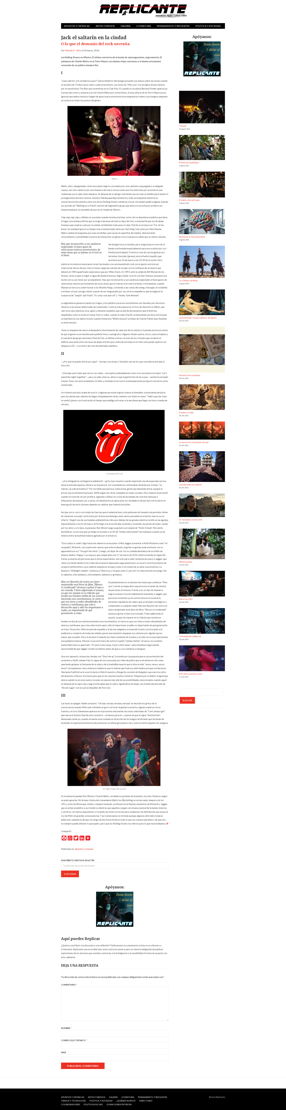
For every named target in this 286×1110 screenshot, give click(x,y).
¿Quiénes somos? (126, 1100)
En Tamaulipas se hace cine (190, 519)
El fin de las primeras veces (190, 674)
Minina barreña (185, 562)
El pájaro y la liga (186, 412)
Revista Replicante (217, 1097)
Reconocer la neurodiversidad (192, 237)
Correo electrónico (74, 1040)
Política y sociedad (208, 25)
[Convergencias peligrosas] (202, 621)
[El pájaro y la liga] (202, 397)
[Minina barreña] (202, 544)
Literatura (143, 25)
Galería (125, 25)
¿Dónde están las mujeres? (190, 484)
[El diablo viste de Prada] (202, 185)
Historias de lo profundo (189, 375)
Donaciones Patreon (119, 1104)
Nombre (66, 1028)
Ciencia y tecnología (73, 1100)
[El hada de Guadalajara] (202, 148)
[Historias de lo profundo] (202, 350)
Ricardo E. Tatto (73, 50)
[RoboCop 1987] (202, 584)
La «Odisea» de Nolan (188, 280)
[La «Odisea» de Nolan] (202, 262)
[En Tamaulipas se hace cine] (202, 506)
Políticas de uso (93, 1104)
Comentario (69, 984)
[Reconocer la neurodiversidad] (202, 222)
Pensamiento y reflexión (173, 25)
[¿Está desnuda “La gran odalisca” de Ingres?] (202, 302)
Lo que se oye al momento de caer (194, 442)
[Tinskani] (202, 107)
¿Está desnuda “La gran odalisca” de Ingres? (198, 318)
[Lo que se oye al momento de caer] (202, 431)
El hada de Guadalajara (189, 162)
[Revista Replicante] (143, 10)
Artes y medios (105, 25)
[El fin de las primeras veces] (202, 658)
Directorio (145, 1100)
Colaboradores (70, 1104)
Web (63, 1052)
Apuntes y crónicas (77, 25)
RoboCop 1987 (186, 599)
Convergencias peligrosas (190, 636)
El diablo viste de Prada (189, 200)
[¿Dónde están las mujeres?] (202, 467)
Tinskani (182, 126)
